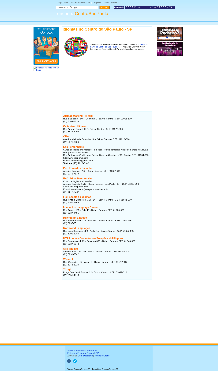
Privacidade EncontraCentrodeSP (105, 369)
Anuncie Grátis (102, 355)
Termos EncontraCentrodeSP (78, 369)
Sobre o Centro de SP (112, 3)
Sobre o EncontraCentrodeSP (82, 350)
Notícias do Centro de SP (80, 3)
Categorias (97, 3)
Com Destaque (85, 355)
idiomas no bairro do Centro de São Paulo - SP (119, 45)
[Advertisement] (107, 81)
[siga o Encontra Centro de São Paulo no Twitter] (75, 362)
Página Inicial (63, 3)
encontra (82, 13)
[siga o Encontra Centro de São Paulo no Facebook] (69, 362)
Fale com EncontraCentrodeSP (83, 353)
